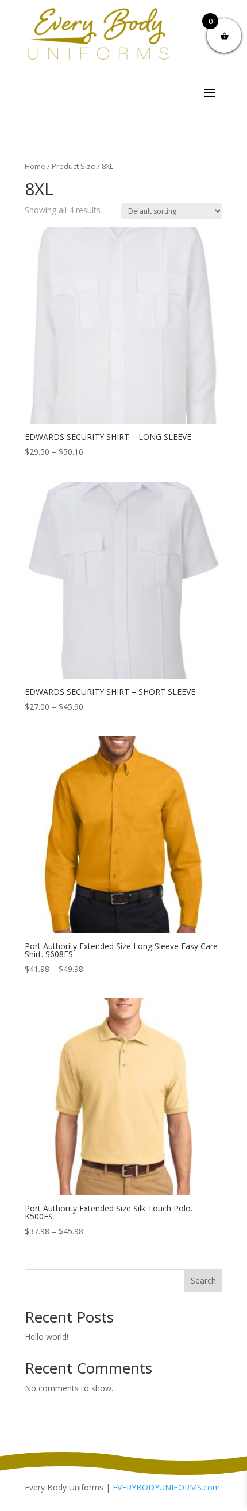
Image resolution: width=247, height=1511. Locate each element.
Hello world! (46, 1336)
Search (203, 1280)
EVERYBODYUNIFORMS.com (166, 1487)
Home (35, 166)
